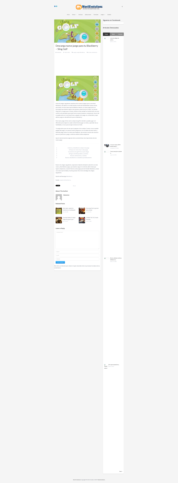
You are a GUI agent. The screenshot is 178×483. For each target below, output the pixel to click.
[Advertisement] (77, 65)
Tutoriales (95, 14)
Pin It (74, 186)
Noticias (81, 14)
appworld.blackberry (65, 180)
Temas (73, 14)
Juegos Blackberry (81, 52)
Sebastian (59, 52)
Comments (120, 34)
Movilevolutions (101, 479)
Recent (113, 34)
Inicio (68, 14)
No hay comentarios (92, 52)
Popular (106, 34)
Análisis (109, 14)
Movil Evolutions (77, 479)
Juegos (102, 14)
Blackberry (69, 176)
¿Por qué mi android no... (113, 364)
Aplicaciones (88, 14)
